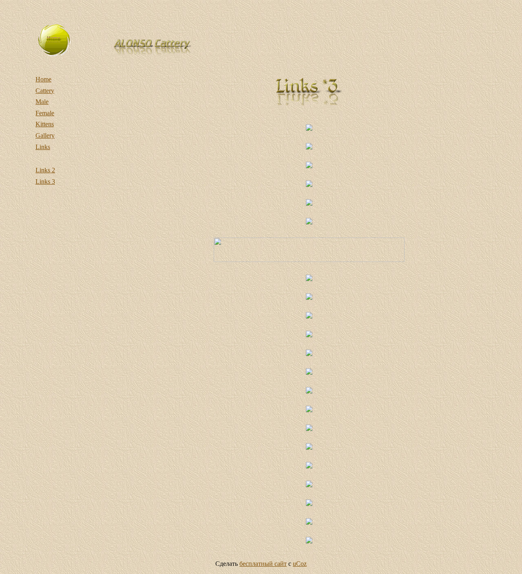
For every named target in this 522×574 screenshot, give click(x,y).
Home (43, 79)
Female (44, 113)
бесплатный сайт (263, 563)
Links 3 (45, 181)
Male (42, 101)
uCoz (300, 563)
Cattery (44, 90)
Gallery (45, 135)
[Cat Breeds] (309, 259)
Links (42, 146)
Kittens (44, 124)
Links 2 (45, 170)
